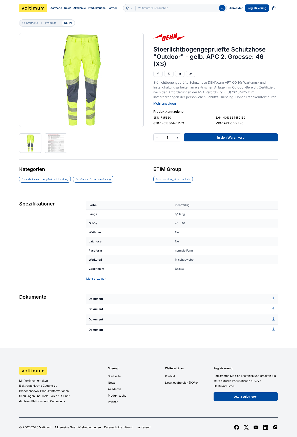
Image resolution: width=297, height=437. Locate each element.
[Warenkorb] (274, 8)
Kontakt (170, 376)
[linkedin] (265, 427)
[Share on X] (169, 74)
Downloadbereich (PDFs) (181, 382)
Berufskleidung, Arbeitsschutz (173, 179)
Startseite (56, 7)
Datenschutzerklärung (118, 427)
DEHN (68, 22)
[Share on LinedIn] (179, 74)
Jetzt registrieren (246, 396)
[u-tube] (256, 427)
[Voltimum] (33, 8)
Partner (112, 7)
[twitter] (246, 427)
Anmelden (236, 8)
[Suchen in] (129, 8)
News (67, 7)
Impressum (144, 427)
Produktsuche (97, 7)
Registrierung (257, 8)
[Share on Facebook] (158, 74)
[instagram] (275, 427)
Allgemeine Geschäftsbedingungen (78, 427)
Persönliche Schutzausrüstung (93, 179)
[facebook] (236, 427)
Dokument (96, 298)
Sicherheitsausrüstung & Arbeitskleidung (45, 179)
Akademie (79, 7)
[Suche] (222, 8)
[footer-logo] (49, 371)
